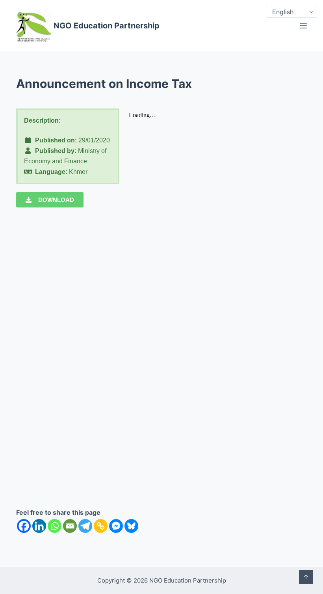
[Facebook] (24, 526)
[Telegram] (85, 526)
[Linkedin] (39, 526)
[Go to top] (306, 577)
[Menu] (303, 25)
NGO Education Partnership (107, 25)
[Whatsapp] (54, 526)
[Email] (70, 526)
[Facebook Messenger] (116, 526)
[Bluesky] (131, 526)
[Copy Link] (101, 526)
